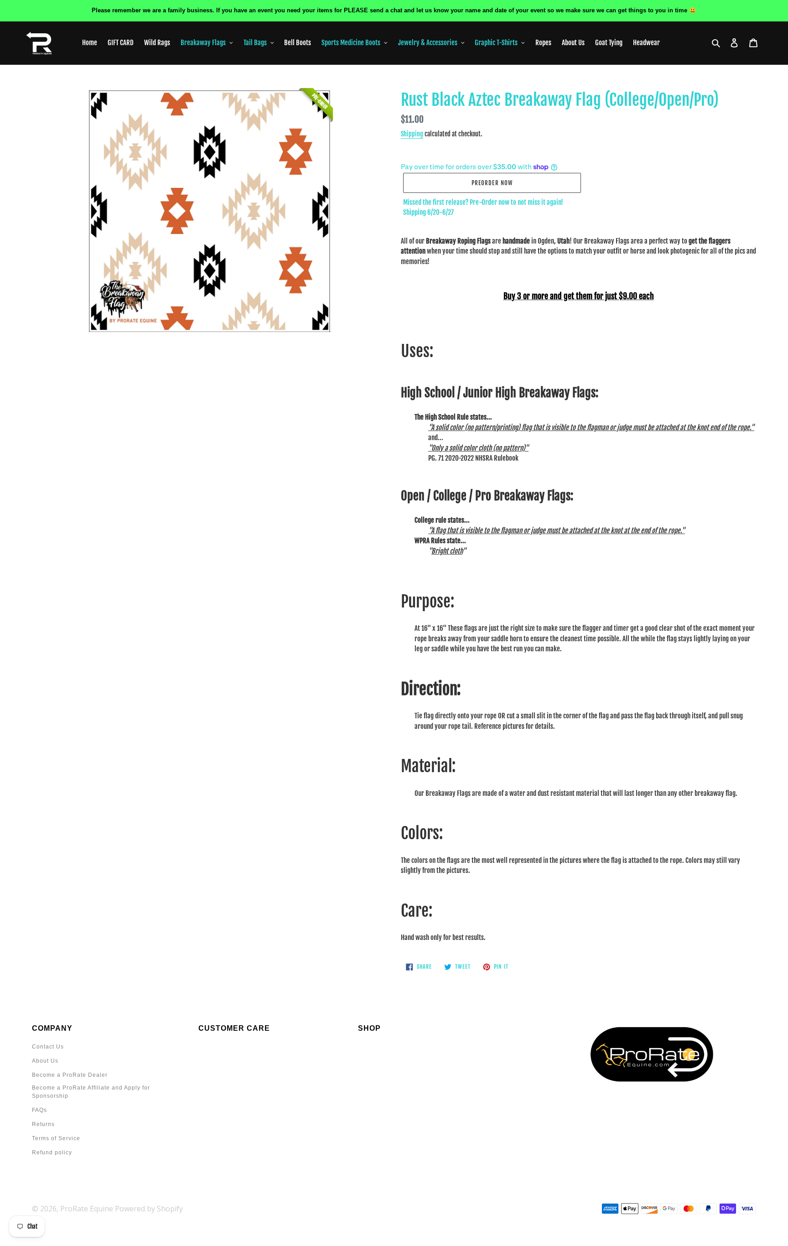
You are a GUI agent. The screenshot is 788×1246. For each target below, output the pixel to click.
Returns (43, 1124)
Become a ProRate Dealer (70, 1075)
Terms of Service (56, 1138)
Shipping (412, 134)
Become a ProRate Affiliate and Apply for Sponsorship (91, 1092)
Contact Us (48, 1047)
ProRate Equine (86, 1209)
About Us (45, 1061)
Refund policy (52, 1152)
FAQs (39, 1110)
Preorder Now (492, 183)
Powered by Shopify (149, 1209)
